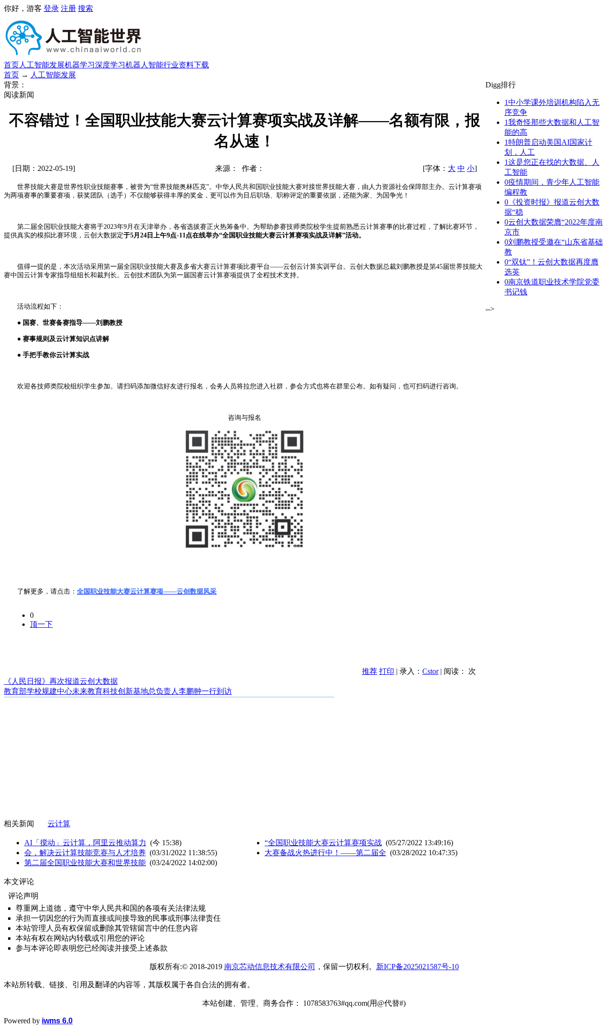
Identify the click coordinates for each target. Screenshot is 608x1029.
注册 (68, 8)
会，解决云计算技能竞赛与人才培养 (85, 853)
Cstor (430, 671)
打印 (386, 671)
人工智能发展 (42, 65)
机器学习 (80, 65)
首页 (11, 65)
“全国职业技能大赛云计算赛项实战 (323, 843)
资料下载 (194, 65)
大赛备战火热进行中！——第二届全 (325, 853)
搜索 (85, 8)
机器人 (136, 65)
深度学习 (110, 65)
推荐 (369, 671)
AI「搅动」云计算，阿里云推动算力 (85, 843)
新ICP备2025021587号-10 (417, 967)
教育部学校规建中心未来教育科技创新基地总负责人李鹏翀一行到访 (118, 691)
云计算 (59, 824)
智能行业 (163, 65)
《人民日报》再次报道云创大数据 (61, 681)
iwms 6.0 (57, 1021)
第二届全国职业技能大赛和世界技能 (85, 863)
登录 (51, 8)
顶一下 (41, 624)
